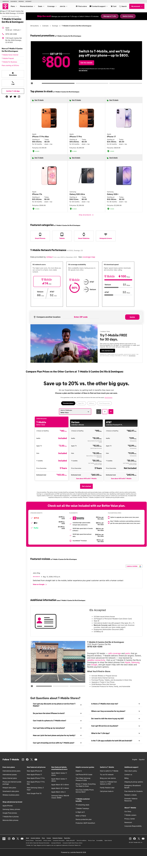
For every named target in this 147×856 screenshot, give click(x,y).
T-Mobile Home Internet (10, 55)
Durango (55, 26)
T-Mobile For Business (9, 62)
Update (132, 317)
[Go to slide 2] (76, 84)
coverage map (88, 257)
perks (127, 653)
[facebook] (6, 96)
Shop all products (86, 215)
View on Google (40, 584)
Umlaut (49, 257)
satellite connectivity (96, 660)
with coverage (114, 653)
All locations (34, 26)
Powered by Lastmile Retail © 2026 (73, 852)
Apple (127, 662)
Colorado (45, 26)
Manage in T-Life (110, 16)
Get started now (107, 351)
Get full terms (127, 71)
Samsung (135, 662)
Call (13, 83)
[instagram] (19, 96)
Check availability (87, 64)
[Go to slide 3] (110, 84)
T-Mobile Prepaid (8, 58)
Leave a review (132, 566)
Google (94, 664)
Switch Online (128, 16)
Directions (13, 74)
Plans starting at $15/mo (10, 65)
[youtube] (15, 96)
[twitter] (11, 96)
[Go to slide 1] (43, 84)
